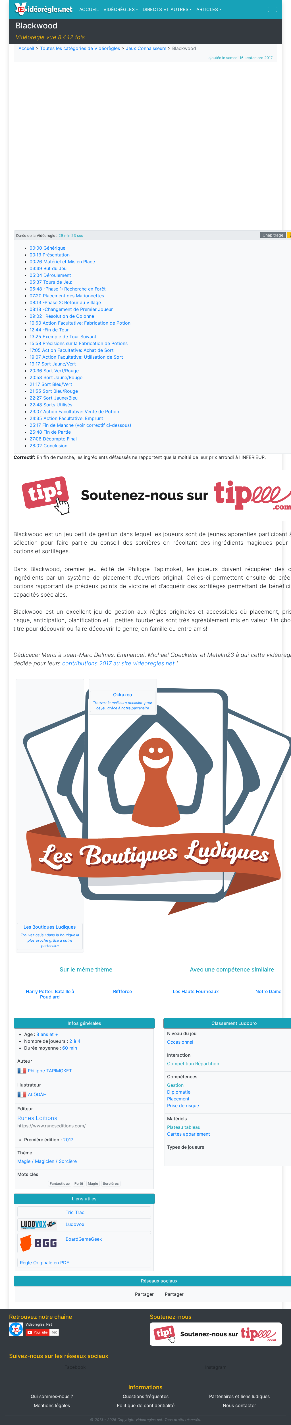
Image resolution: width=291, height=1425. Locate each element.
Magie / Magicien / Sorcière (47, 1161)
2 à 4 (74, 1041)
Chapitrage (273, 235)
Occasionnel (180, 1042)
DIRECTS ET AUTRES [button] (165, 9)
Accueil (26, 48)
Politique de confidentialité (145, 1405)
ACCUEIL (89, 9)
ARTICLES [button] (207, 9)
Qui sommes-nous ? (52, 1396)
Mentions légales (52, 1405)
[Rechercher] (272, 9)
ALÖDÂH (37, 1094)
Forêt (78, 1183)
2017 (68, 1139)
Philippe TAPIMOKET (50, 1070)
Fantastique (60, 1183)
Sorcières (111, 1183)
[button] (49, 815)
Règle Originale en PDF (44, 1262)
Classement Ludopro (234, 1023)
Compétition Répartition (193, 1063)
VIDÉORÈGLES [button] (119, 9)
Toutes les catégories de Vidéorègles (80, 48)
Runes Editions (37, 1118)
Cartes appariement (188, 1134)
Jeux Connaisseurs (146, 48)
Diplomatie (178, 1092)
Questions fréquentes (146, 1396)
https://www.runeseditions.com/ (51, 1126)
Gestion (175, 1085)
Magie (93, 1183)
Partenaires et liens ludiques (239, 1396)
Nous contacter (239, 1405)
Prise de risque (183, 1105)
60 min (69, 1048)
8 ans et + (47, 1034)
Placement (178, 1099)
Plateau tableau (183, 1127)
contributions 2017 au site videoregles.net (118, 663)
